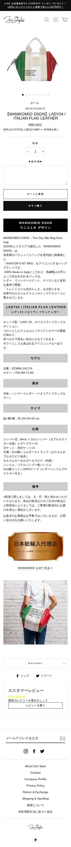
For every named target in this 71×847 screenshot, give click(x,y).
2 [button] (27, 95)
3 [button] (30, 95)
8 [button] (46, 95)
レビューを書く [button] (35, 705)
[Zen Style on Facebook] (34, 751)
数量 (36, 143)
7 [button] (42, 95)
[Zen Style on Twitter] (42, 751)
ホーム (34, 102)
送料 (5, 129)
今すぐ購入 (35, 205)
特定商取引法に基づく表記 (35, 811)
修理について (35, 805)
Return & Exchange (35, 792)
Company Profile (35, 779)
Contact (35, 772)
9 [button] (49, 95)
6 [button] (39, 95)
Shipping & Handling (35, 798)
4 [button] (33, 95)
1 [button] (23, 95)
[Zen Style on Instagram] (26, 751)
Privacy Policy (35, 785)
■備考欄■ (35, 161)
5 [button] (36, 95)
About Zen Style (35, 766)
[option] (35, 5)
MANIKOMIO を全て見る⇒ (35, 568)
